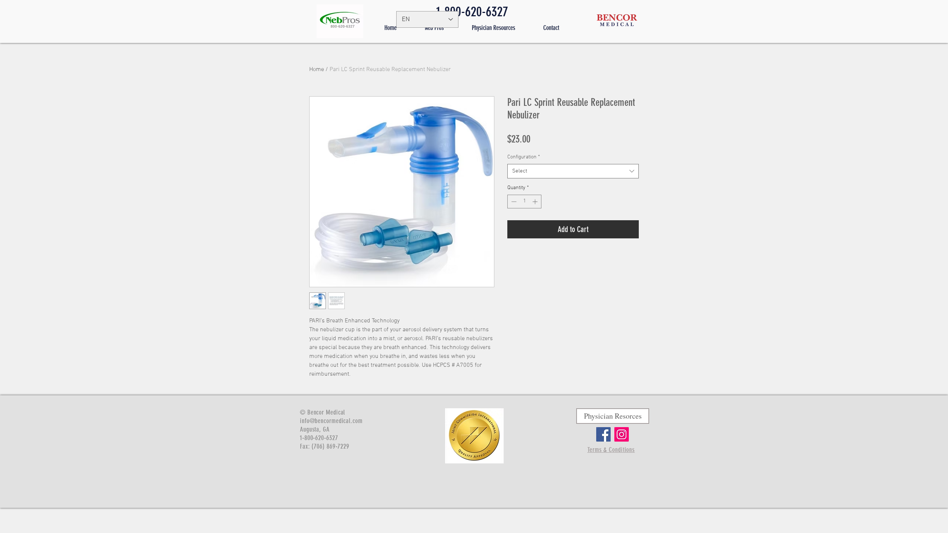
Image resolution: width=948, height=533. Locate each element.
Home (316, 69)
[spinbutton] (524, 201)
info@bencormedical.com (331, 421)
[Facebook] (603, 434)
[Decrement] (513, 201)
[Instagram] (621, 434)
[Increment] (535, 201)
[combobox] (573, 171)
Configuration (523, 157)
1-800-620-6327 (472, 11)
